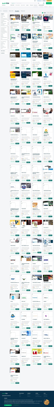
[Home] (6, 2)
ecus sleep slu (46, 227)
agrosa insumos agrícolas (46, 135)
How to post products (38, 396)
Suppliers (13, 3)
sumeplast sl (24, 356)
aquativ (45, 301)
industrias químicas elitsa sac (36, 173)
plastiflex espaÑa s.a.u (36, 301)
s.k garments (35, 319)
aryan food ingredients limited (26, 97)
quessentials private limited (36, 23)
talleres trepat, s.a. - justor (47, 357)
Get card (39, 105)
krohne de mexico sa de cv (15, 191)
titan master (24, 208)
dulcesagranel (35, 227)
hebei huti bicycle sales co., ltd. (25, 283)
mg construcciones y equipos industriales (36, 154)
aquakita (12, 319)
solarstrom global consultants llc (14, 79)
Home (20, 394)
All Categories (37, 394)
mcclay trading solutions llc (35, 41)
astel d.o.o (23, 301)
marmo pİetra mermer (25, 22)
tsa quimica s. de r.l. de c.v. (47, 173)
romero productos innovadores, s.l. (14, 97)
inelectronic (46, 208)
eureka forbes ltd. (47, 338)
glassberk (23, 319)
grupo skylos (24, 172)
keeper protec (13, 245)
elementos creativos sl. (37, 356)
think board (46, 41)
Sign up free (49, 3)
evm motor (23, 338)
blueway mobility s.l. (14, 356)
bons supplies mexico (36, 190)
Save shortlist (34, 105)
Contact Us (28, 396)
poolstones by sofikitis (37, 282)
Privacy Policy (45, 396)
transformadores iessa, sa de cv (26, 154)
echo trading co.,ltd (25, 245)
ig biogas (34, 263)
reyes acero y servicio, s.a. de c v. (47, 246)
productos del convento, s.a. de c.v (36, 209)
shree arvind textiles (47, 282)
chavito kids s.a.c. (14, 227)
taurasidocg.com (47, 22)
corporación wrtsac (47, 190)
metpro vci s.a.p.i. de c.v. (26, 190)
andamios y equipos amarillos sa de (14, 173)
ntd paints (12, 41)
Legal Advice (45, 394)
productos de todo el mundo (14, 376)
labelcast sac (46, 263)
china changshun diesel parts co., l (15, 23)
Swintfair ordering (49, 12)
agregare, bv (35, 338)
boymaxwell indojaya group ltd (14, 339)
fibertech (12, 263)
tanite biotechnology (36, 245)
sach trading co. (46, 319)
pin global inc (24, 41)
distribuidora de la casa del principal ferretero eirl (15, 209)
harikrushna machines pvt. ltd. (25, 264)
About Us (28, 394)
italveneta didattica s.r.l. (15, 282)
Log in (20, 396)
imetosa (23, 227)
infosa (12, 301)
